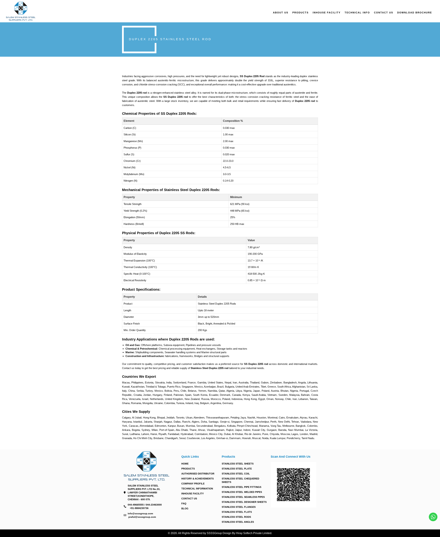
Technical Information (197, 488)
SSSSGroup (215, 533)
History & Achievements (197, 478)
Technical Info (357, 12)
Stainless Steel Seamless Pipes (243, 497)
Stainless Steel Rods (236, 517)
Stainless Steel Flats (237, 512)
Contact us (383, 12)
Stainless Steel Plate (237, 468)
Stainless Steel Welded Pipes (242, 492)
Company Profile (193, 483)
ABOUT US (280, 12)
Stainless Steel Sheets (238, 463)
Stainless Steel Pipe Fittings (241, 487)
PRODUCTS (300, 12)
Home (185, 463)
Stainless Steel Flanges (239, 507)
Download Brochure (414, 12)
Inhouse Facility (326, 12)
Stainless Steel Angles (238, 522)
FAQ (183, 503)
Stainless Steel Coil (236, 473)
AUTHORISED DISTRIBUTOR (197, 473)
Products (188, 468)
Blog (184, 508)
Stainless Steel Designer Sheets (244, 502)
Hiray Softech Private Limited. (253, 533)
